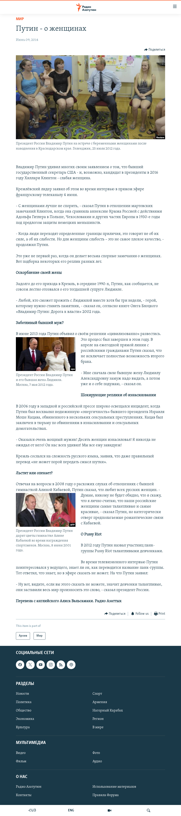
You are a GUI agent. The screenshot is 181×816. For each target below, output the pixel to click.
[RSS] (61, 664)
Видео (21, 753)
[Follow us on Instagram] (51, 664)
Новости (22, 694)
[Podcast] (71, 664)
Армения (99, 702)
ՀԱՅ (32, 810)
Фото (96, 753)
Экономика (25, 719)
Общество (23, 710)
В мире (98, 727)
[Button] (154, 50)
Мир (20, 19)
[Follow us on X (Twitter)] (30, 664)
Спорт (97, 694)
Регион (98, 719)
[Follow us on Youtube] (40, 664)
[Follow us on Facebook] (20, 664)
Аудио (97, 761)
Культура (23, 727)
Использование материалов (114, 787)
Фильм (21, 761)
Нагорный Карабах (107, 710)
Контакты (23, 795)
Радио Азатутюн (28, 787)
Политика (24, 702)
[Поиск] (148, 810)
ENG (71, 810)
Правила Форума (105, 795)
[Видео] (109, 810)
